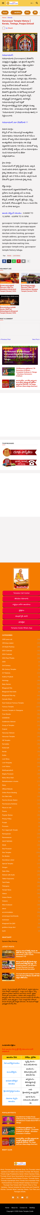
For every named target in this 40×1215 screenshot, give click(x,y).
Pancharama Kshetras (21, 804)
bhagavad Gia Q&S (21, 923)
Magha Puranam (21, 774)
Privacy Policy (21, 819)
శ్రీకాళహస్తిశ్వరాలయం (12, 1091)
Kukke (21, 755)
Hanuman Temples (21, 736)
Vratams (21, 901)
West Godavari (21, 905)
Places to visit (21, 807)
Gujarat (21, 729)
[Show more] (28, 261)
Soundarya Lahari (21, 860)
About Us (14, 1207)
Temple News (21, 890)
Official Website (21, 789)
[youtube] (22, 1197)
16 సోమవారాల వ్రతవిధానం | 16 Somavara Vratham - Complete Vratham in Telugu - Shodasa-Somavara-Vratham (26, 372)
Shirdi (21, 845)
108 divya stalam (21, 643)
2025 (21, 662)
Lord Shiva (21, 759)
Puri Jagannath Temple (21, 830)
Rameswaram (21, 837)
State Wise (21, 871)
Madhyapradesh (21, 770)
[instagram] (27, 1197)
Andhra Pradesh (21, 677)
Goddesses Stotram (21, 721)
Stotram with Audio (21, 875)
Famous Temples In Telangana (21, 710)
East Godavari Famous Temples (21, 703)
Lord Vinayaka (21, 762)
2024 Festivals (21, 654)
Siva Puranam (21, 848)
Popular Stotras (21, 815)
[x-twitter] (18, 1197)
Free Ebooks (21, 714)
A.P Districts (21, 673)
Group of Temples (21, 725)
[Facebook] (4, 261)
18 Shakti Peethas (21, 647)
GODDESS (21, 718)
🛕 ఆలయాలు (16, 12)
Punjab (21, 822)
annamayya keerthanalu (21, 916)
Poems (21, 811)
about (21, 908)
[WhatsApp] (14, 261)
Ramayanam (21, 834)
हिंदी (35, 12)
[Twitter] (9, 261)
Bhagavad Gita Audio (21, 691)
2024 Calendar (21, 650)
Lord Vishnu (16, 255)
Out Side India (21, 796)
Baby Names (21, 684)
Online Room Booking (21, 792)
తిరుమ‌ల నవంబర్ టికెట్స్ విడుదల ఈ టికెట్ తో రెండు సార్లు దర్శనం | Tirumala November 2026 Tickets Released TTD (28, 953)
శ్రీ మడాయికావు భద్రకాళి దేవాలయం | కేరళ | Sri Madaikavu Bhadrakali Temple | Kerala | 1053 (8, 288)
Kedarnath (21, 748)
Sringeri (21, 867)
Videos (21, 893)
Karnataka (21, 744)
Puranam (21, 826)
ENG (27, 12)
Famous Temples (21, 706)
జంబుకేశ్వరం (12, 1072)
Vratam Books (21, 897)
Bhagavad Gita (21, 688)
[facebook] (13, 1197)
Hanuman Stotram (21, 733)
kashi (21, 931)
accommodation (21, 912)
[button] (3, 3)
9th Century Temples (21, 669)
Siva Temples (21, 852)
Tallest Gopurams (21, 878)
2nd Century (21, 665)
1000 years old (21, 639)
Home (5, 12)
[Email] (23, 261)
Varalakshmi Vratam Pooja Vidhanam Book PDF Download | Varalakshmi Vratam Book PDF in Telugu (28, 1119)
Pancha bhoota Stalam (21, 800)
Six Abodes (21, 856)
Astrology (21, 680)
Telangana (21, 886)
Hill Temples (21, 740)
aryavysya (21, 919)
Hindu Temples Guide (26, 1211)
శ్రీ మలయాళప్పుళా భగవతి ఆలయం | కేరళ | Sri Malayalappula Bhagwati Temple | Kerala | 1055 (9, 310)
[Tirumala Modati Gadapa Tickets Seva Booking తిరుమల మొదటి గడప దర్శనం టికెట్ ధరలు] (8, 977)
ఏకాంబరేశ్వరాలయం (12, 1063)
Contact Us (23, 1207)
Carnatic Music (21, 699)
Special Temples (21, 863)
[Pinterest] (19, 261)
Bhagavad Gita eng (21, 695)
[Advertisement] (20, 415)
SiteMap (32, 1207)
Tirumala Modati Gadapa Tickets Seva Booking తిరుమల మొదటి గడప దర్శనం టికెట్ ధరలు (28, 975)
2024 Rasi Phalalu (21, 658)
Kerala (10, 17)
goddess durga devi (21, 927)
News (21, 785)
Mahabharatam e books (21, 781)
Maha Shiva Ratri (21, 777)
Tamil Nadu (21, 882)
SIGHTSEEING (21, 841)
